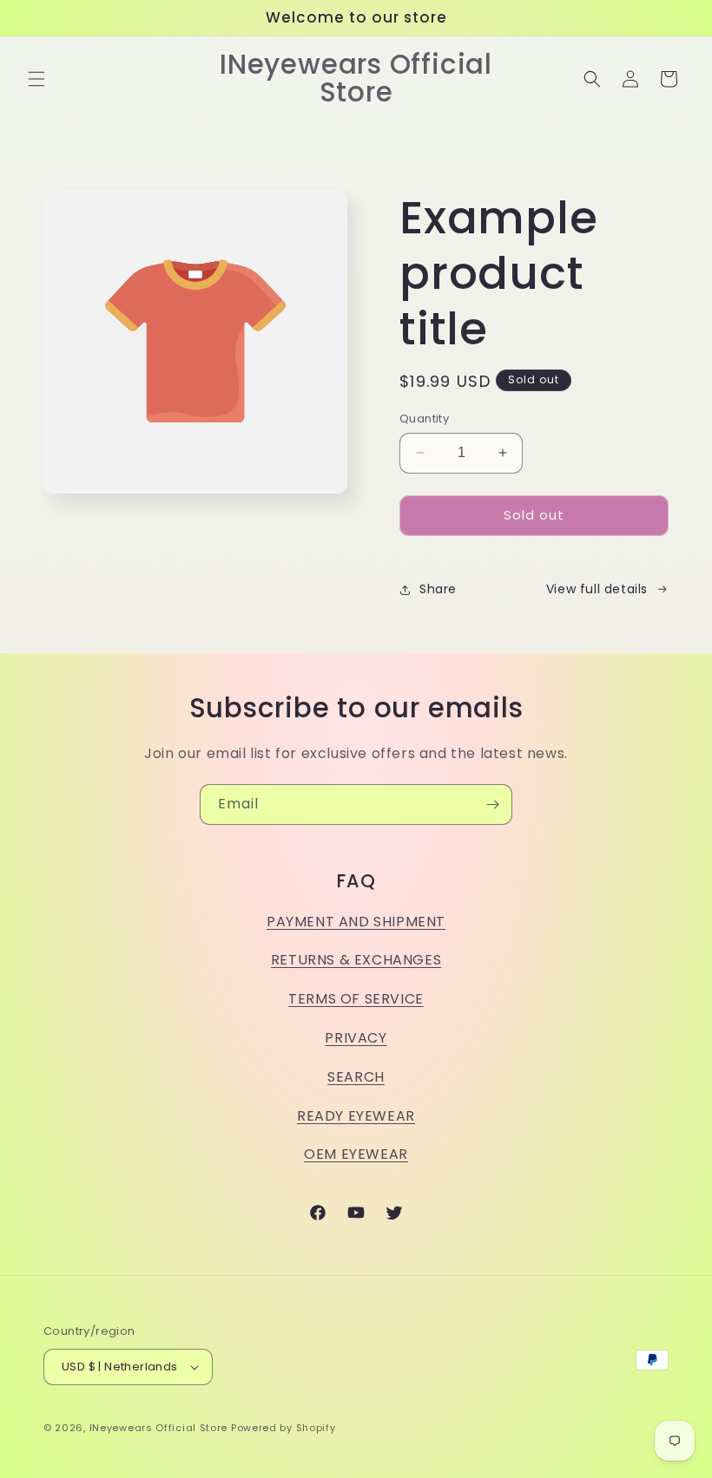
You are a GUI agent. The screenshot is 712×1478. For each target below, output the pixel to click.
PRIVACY (355, 1038)
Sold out (534, 515)
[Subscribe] (492, 804)
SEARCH (356, 1077)
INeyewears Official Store (158, 1428)
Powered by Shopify (283, 1428)
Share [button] (438, 589)
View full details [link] (597, 589)
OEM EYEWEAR (356, 1154)
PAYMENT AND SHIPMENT (356, 922)
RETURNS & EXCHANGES (356, 960)
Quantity (424, 418)
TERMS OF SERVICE (356, 999)
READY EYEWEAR (356, 1116)
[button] (36, 79)
